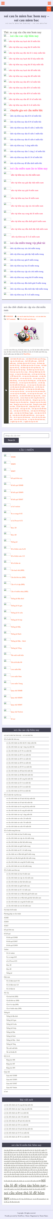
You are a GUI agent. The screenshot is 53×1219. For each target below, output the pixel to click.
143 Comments (11, 319)
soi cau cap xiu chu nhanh (18, 393)
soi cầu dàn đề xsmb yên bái (15, 1174)
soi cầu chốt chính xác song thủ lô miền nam (19, 902)
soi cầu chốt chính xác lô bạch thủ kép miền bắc (20, 798)
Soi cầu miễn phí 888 (39, 1189)
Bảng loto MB (10, 1060)
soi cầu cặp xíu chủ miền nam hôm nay (22, 387)
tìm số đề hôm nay (26, 1199)
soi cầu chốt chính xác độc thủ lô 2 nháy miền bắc (21, 743)
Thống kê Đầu (16, 627)
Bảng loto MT (10, 1064)
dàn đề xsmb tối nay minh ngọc (19, 1159)
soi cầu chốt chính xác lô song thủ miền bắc (19, 810)
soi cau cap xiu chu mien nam (36, 385)
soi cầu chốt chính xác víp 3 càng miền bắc (19, 814)
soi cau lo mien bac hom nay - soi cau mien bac (31, 316)
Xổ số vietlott (10, 953)
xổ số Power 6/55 (17, 521)
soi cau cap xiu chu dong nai (27, 380)
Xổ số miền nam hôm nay (28, 319)
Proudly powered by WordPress (14, 1216)
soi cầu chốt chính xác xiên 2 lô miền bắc (18, 818)
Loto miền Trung (17, 683)
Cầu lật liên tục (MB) (18, 577)
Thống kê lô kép (16, 620)
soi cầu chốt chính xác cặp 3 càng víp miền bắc (20, 747)
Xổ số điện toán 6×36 (13, 981)
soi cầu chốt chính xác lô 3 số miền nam (18, 890)
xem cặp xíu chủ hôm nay (21, 411)
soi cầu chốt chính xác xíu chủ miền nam (18, 906)
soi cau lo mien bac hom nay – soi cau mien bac (18, 735)
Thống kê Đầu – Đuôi (18, 641)
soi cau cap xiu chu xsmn (35, 393)
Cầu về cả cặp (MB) (18, 584)
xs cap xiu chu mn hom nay (36, 419)
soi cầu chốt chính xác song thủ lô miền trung (20, 862)
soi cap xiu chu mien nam (30, 376)
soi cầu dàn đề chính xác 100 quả (25, 1169)
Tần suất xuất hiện (17, 655)
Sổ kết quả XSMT (17, 499)
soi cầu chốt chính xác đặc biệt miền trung (19, 842)
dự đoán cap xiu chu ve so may (30, 365)
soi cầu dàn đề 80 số (10, 1167)
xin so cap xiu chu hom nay (22, 417)
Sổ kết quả (7, 934)
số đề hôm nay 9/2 (15, 1199)
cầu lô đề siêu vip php (25, 1152)
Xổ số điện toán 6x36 (18, 549)
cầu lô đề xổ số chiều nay (39, 1152)
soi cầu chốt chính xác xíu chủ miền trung (19, 866)
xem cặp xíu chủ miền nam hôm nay (23, 415)
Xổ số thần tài (15, 563)
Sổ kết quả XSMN (17, 492)
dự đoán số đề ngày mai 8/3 (26, 1165)
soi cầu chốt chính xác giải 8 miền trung (18, 846)
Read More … (28, 354)
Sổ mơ (13, 719)
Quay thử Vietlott (17, 712)
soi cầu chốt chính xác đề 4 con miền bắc (18, 755)
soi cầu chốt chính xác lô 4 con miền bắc (18, 783)
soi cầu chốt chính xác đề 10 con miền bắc (19, 767)
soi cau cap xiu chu (26, 378)
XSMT (13, 471)
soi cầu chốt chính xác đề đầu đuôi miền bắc (19, 775)
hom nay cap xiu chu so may (19, 372)
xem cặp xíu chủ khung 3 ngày (23, 413)
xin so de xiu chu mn (20, 419)
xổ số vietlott (15, 506)
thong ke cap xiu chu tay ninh (23, 404)
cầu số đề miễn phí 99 (35, 1154)
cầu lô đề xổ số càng (10, 1154)
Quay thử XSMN (16, 698)
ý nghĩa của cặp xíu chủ (31, 422)
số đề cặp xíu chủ (15, 376)
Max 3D (13, 528)
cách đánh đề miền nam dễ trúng (35, 359)
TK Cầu (6, 993)
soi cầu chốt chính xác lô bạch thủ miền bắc (19, 802)
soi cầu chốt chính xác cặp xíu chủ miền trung (20, 838)
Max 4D (13, 535)
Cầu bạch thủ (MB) (17, 570)
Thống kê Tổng (16, 648)
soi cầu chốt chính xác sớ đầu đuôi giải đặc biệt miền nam (23, 898)
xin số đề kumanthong (39, 1199)
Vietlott (6, 949)
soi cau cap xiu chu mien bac (28, 383)
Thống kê (14, 542)
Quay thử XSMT (16, 705)
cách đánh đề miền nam (17, 359)
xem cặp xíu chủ (25, 409)
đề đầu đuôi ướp (15, 1202)
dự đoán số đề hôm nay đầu (17, 1163)
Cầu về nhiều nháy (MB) (19, 591)
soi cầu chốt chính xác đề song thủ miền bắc (19, 779)
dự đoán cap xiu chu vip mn (35, 370)
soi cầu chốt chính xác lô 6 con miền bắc (18, 787)
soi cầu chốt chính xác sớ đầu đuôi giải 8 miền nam (21, 894)
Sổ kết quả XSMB (17, 485)
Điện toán (7, 977)
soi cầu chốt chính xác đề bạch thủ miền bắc (19, 771)
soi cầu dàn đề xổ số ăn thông (19, 1176)
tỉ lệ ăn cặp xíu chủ (22, 406)
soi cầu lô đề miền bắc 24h (36, 1176)
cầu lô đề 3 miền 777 (41, 1150)
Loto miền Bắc (16, 669)
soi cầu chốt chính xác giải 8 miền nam (18, 886)
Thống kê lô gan (16, 606)
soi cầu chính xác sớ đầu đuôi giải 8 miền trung (20, 854)
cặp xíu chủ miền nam (16, 361)
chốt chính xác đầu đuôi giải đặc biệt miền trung (20, 858)
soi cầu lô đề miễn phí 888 (33, 1181)
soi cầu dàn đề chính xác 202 (20, 1172)
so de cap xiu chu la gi (38, 374)
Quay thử (7, 1072)
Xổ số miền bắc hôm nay (11, 739)
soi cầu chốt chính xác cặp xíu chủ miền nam (19, 878)
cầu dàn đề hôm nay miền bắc (13, 1150)
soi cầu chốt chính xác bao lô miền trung (18, 834)
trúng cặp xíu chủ (34, 406)
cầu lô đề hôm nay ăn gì (11, 1152)
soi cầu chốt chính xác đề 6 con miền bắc (18, 759)
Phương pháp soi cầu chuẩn (12, 914)
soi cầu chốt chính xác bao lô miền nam (18, 874)
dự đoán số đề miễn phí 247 (34, 1163)
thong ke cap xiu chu (39, 400)
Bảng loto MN (10, 1068)
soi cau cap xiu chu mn (17, 391)
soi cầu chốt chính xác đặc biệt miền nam (18, 882)
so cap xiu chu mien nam (22, 374)
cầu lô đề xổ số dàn (22, 1154)
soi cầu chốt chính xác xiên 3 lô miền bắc (18, 822)
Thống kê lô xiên (17, 613)
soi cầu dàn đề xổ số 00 (32, 1174)
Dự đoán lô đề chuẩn (10, 910)
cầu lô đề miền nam (31, 361)
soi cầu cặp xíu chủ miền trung (34, 389)
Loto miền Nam (16, 676)
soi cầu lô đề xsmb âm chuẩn (23, 1189)
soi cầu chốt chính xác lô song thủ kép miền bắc (20, 806)
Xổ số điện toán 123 (18, 556)
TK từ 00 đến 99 (16, 662)
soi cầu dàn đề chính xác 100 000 (26, 1167)
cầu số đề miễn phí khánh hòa (21, 1156)
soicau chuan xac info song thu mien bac (32, 398)
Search (11, 440)
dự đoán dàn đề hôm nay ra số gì (20, 1161)
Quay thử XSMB (16, 691)
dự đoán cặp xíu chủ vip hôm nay (31, 367)
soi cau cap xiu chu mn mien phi (35, 391)
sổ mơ (6, 1091)
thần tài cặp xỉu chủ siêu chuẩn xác (20, 400)
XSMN (13, 464)
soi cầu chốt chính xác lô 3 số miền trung (18, 850)
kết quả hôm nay (16, 478)
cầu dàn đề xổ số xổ (28, 1150)
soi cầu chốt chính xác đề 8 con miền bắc (18, 763)
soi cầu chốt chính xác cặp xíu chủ (30, 396)
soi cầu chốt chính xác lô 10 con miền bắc (19, 751)
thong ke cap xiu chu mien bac (19, 402)
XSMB (13, 457)
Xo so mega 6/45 (17, 514)
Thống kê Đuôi (16, 634)
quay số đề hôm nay (41, 1165)
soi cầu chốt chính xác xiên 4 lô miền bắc (18, 826)
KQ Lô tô (7, 1056)
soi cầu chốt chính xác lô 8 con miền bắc (18, 791)
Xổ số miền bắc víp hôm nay (12, 795)
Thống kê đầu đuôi (17, 599)
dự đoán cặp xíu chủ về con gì (26, 363)
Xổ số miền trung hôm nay (12, 830)
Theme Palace (43, 1216)
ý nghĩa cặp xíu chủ (16, 422)
